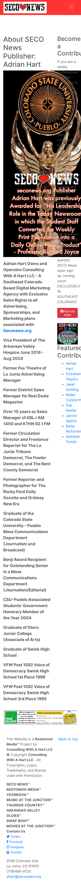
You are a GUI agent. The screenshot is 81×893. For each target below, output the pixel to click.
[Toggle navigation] (71, 7)
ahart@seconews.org (23, 876)
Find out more (69, 312)
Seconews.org (17, 330)
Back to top (68, 739)
